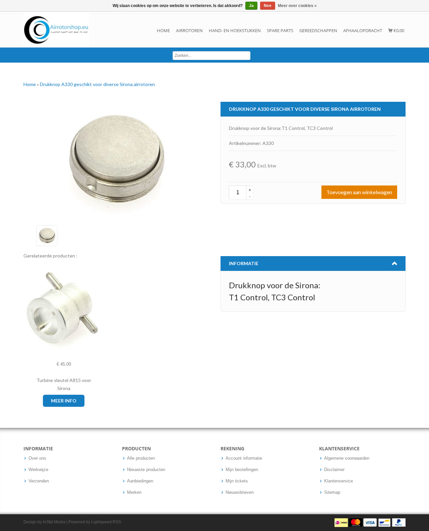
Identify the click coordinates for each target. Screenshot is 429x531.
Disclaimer (334, 469)
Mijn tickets (237, 481)
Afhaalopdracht (362, 30)
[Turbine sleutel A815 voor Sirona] (29, 308)
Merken (134, 492)
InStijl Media (54, 522)
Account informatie (244, 458)
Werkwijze (38, 469)
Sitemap (332, 492)
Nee (267, 5)
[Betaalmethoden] (370, 522)
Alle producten (141, 458)
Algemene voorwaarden (346, 458)
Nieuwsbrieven (240, 492)
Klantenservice (338, 481)
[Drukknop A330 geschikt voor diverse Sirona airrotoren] (47, 235)
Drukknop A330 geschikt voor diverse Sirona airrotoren (97, 84)
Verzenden (38, 481)
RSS (117, 522)
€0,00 (398, 30)
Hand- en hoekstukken (235, 30)
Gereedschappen (318, 30)
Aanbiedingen (140, 481)
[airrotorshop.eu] (56, 30)
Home (163, 30)
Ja (251, 5)
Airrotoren (189, 30)
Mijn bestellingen (242, 469)
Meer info (63, 400)
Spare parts (280, 30)
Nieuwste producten (146, 469)
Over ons (37, 458)
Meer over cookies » (297, 5)
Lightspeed (101, 522)
